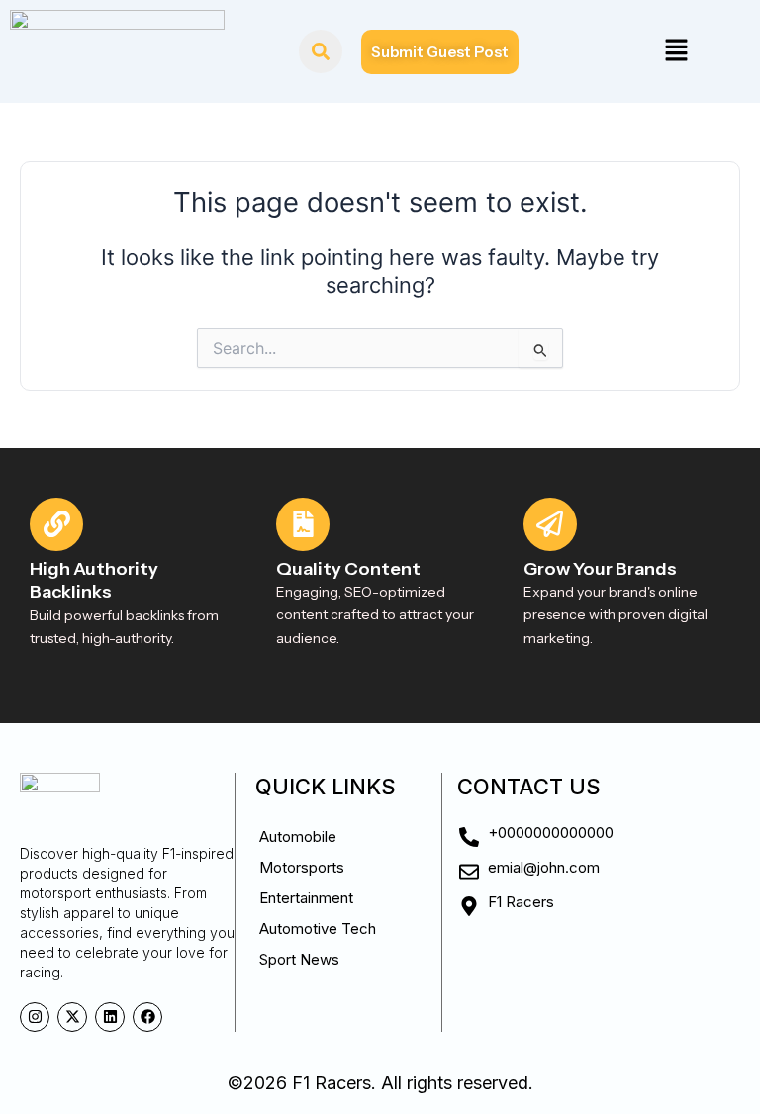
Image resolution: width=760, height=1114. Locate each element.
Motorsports (301, 867)
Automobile (297, 836)
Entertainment (306, 897)
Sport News (299, 959)
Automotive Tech (317, 928)
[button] (676, 51)
